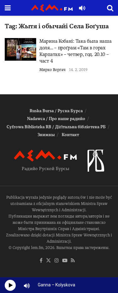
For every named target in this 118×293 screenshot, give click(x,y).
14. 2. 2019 (78, 70)
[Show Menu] (8, 8)
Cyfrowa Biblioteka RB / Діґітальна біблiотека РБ (56, 126)
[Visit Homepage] (52, 8)
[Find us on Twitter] (48, 260)
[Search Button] (110, 8)
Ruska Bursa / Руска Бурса (56, 110)
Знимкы (46, 134)
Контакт (70, 134)
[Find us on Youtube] (64, 260)
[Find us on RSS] (73, 260)
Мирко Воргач (52, 70)
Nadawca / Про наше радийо (56, 118)
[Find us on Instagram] (56, 260)
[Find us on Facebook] (41, 260)
